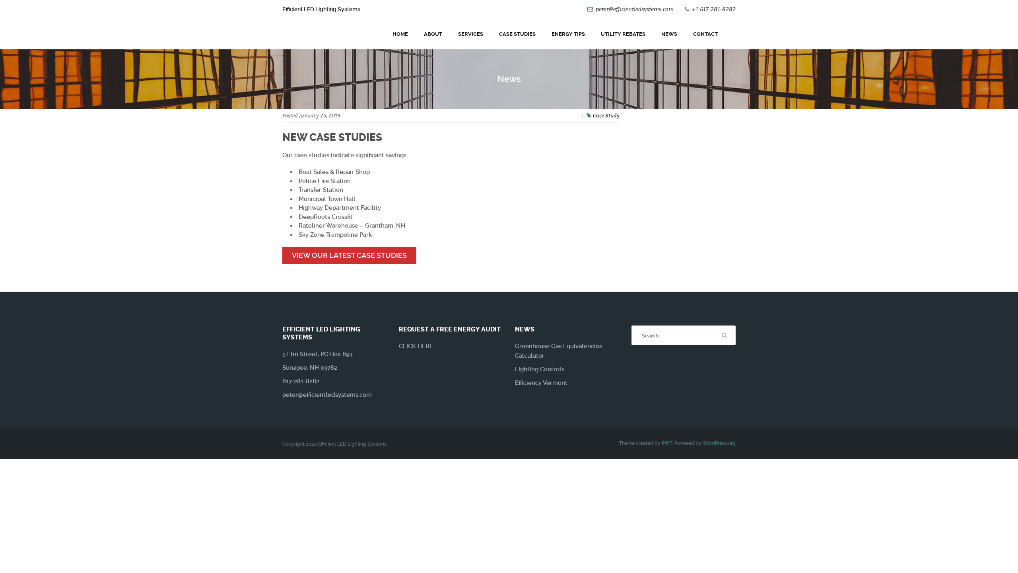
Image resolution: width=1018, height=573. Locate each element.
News (669, 34)
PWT (667, 443)
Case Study (606, 115)
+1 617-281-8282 (714, 9)
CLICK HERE (416, 346)
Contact (705, 34)
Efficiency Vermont (541, 382)
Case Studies (517, 34)
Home (400, 34)
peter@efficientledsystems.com (635, 9)
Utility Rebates (623, 34)
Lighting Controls (539, 369)
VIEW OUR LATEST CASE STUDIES (349, 255)
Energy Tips (568, 34)
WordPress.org (719, 443)
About (433, 34)
